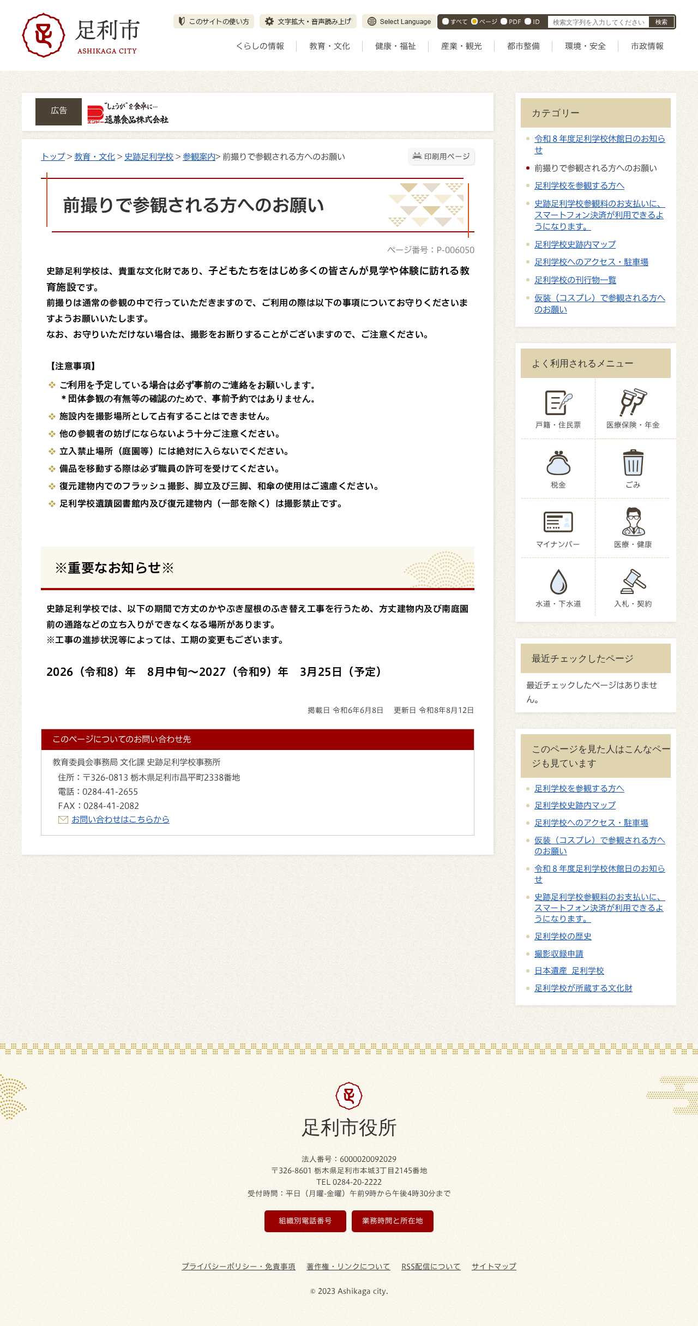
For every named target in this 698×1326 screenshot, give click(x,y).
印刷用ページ (447, 156)
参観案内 (199, 156)
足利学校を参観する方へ (579, 185)
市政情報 (647, 46)
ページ (488, 22)
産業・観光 (461, 46)
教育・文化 (329, 46)
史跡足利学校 (148, 156)
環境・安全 (585, 46)
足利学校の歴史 (563, 936)
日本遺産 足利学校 (569, 971)
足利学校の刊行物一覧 (575, 279)
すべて (459, 22)
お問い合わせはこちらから (120, 819)
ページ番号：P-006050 (430, 249)
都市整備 (523, 46)
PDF (515, 22)
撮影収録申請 (558, 954)
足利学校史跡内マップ (575, 244)
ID (536, 22)
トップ (53, 156)
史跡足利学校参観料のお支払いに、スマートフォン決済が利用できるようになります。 (599, 215)
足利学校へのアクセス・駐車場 (591, 261)
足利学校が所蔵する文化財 (583, 988)
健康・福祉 (395, 46)
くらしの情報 (260, 46)
